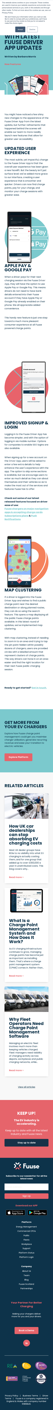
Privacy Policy (11, 1395)
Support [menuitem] (26, 1248)
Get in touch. (39, 687)
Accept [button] (20, 29)
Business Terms (30, 1395)
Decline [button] (32, 29)
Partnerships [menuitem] (26, 1288)
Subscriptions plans (16, 515)
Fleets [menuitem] (26, 1239)
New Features (13, 64)
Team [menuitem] (27, 1275)
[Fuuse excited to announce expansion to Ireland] (26, 838)
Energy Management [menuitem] (26, 1226)
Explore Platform (18, 757)
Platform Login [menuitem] (26, 1257)
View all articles (26, 1087)
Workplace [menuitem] (26, 1244)
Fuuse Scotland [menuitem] (26, 1284)
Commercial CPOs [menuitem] (26, 1231)
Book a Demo (26, 1330)
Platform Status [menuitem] (26, 1252)
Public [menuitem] (26, 1235)
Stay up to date (27, 1142)
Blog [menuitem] (26, 1279)
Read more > (16, 877)
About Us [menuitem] (26, 1271)
